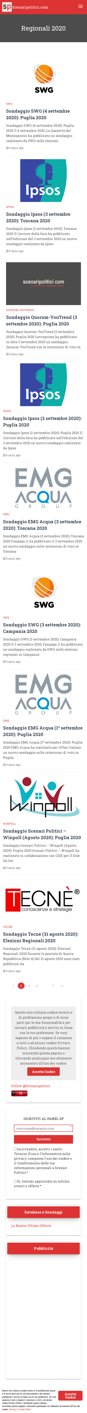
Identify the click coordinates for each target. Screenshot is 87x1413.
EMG (6, 514)
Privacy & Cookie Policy (20, 1409)
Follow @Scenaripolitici (30, 1086)
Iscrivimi (44, 1139)
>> (61, 985)
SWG (9, 104)
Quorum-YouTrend (20, 310)
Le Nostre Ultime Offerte (31, 1225)
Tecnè (8, 927)
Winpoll (9, 824)
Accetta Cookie (43, 1071)
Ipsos (10, 207)
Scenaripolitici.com (30, 7)
